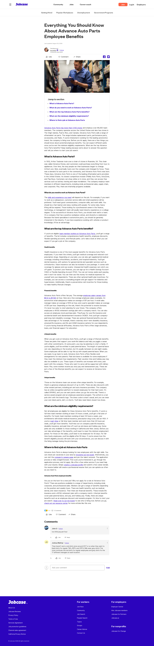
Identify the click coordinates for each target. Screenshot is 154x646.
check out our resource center (56, 503)
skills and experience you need (59, 197)
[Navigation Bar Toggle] (10, 4)
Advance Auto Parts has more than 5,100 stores (63, 128)
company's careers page (63, 457)
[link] (48, 56)
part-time (54, 421)
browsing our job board (85, 455)
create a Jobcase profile (73, 465)
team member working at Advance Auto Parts (77, 234)
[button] (10, 4)
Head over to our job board (64, 501)
